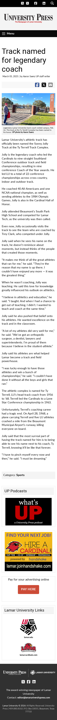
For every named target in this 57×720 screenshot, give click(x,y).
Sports (20, 475)
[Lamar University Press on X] (29, 3)
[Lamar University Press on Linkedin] (45, 3)
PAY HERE (28, 589)
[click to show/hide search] (52, 3)
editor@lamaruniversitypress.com (33, 698)
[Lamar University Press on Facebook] (37, 3)
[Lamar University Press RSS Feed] (23, 3)
